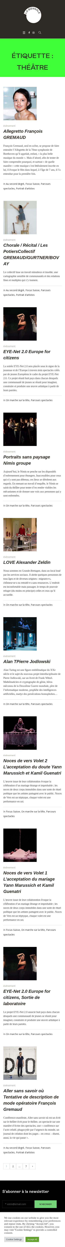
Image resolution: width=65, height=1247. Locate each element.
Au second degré (15, 183)
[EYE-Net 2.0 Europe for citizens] (20, 324)
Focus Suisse (33, 183)
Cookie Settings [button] (14, 1239)
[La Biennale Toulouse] (32, 15)
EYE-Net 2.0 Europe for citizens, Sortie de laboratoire (26, 997)
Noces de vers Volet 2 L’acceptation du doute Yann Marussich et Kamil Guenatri (32, 767)
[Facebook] (29, 32)
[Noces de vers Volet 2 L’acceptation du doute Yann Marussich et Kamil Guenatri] (20, 733)
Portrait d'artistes (25, 188)
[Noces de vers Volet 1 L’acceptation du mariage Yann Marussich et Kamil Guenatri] (20, 845)
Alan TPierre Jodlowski (26, 661)
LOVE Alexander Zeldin (26, 562)
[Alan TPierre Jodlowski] (20, 634)
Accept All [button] (32, 1239)
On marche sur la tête (18, 400)
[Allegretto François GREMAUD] (20, 103)
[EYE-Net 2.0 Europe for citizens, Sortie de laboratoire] (20, 963)
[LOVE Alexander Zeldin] (20, 534)
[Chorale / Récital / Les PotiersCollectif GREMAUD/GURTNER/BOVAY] (20, 217)
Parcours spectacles (41, 400)
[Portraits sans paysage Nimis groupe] (20, 429)
